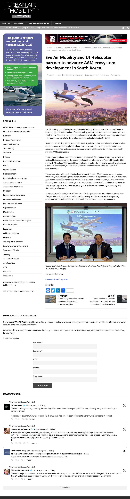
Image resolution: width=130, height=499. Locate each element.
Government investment (13, 186)
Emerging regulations (12, 161)
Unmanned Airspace (20, 451)
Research (7, 237)
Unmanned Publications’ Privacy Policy (19, 291)
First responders (10, 174)
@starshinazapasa (40, 429)
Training (6, 254)
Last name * (37, 351)
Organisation (38, 376)
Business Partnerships (96, 75)
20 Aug (51, 451)
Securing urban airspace (13, 241)
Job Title (36, 368)
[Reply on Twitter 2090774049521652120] (13, 443)
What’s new (8, 275)
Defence (6, 157)
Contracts (7, 152)
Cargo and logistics (11, 144)
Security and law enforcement (15, 246)
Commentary (8, 148)
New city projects (10, 224)
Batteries (7, 136)
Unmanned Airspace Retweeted (23, 402)
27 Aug (42, 405)
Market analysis (9, 216)
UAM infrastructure (113, 75)
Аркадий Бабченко (20, 429)
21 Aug (52, 429)
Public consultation (11, 233)
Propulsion (7, 229)
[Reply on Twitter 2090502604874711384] (13, 460)
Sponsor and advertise (39, 23)
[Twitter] (128, 28)
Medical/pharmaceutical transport (17, 220)
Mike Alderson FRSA (20, 470)
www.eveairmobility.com (56, 279)
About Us (6, 23)
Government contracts (12, 182)
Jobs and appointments (12, 203)
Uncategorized (9, 263)
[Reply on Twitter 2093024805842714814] (13, 419)
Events (6, 165)
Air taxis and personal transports (16, 131)
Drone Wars (16, 405)
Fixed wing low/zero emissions (15, 178)
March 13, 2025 (54, 75)
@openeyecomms (40, 470)
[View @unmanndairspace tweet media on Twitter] (65, 456)
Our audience (19, 23)
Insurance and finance (12, 199)
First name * (37, 343)
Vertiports (7, 271)
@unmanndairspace (38, 451)
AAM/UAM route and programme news (19, 127)
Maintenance (8, 212)
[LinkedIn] (123, 28)
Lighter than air (9, 207)
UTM (5, 267)
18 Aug (52, 470)
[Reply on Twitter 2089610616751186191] (13, 479)
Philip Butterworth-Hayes (73, 75)
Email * (35, 359)
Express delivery (9, 169)
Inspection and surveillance (14, 195)
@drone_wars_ (31, 405)
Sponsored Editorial (11, 250)
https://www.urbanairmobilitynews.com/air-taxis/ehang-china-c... (37, 456)
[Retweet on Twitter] (10, 402)
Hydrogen (7, 191)
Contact (57, 23)
